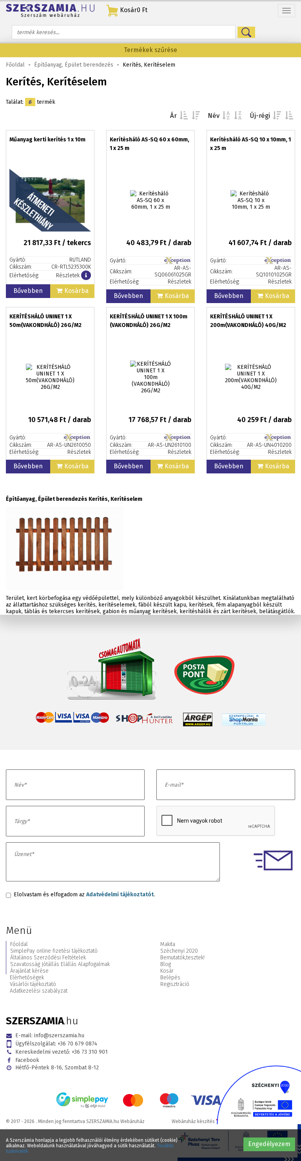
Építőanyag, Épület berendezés (73, 64)
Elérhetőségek (27, 977)
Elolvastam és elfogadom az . (84, 894)
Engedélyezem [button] (269, 1144)
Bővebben (28, 290)
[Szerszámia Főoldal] (50, 10)
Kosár (167, 971)
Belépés (170, 977)
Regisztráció (174, 984)
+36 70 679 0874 (56, 1043)
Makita (167, 944)
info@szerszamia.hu (49, 1035)
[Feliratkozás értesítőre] (86, 275)
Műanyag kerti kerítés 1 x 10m (47, 139)
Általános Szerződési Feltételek (48, 957)
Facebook (27, 1060)
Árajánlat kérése (29, 971)
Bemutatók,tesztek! (182, 957)
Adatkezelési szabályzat (38, 991)
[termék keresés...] (246, 32)
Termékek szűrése (150, 50)
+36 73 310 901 (61, 1052)
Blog (165, 964)
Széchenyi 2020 (179, 951)
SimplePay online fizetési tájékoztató (54, 951)
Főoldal (15, 64)
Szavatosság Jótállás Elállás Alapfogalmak (60, 964)
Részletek (68, 275)
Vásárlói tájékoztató (33, 984)
